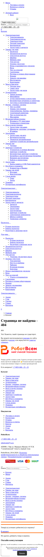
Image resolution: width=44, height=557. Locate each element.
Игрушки (13, 172)
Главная (8, 313)
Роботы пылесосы (12, 228)
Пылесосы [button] (5, 223)
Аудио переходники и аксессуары (23, 99)
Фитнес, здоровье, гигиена (15, 105)
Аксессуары (10, 162)
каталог (12, 340)
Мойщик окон (15, 60)
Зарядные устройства (13, 148)
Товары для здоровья (18, 109)
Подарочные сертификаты (15, 184)
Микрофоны (15, 96)
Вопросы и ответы (17, 7)
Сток (7, 299)
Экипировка (15, 206)
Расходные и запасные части (16, 231)
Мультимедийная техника (15, 119)
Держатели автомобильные (20, 139)
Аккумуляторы (15, 211)
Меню (7, 3)
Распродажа (10, 418)
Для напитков (15, 261)
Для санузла (14, 62)
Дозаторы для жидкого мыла (21, 257)
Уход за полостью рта (18, 115)
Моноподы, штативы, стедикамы (22, 129)
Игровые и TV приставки (20, 121)
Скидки (8, 301)
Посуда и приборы (17, 263)
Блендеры (13, 269)
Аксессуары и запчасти (19, 47)
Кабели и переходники (19, 160)
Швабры (13, 58)
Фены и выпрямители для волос (22, 66)
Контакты (9, 305)
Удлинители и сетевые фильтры (22, 150)
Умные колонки (16, 94)
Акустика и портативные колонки (23, 103)
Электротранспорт (12, 35)
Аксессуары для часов (18, 90)
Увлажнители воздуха (18, 54)
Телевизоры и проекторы (19, 123)
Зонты (12, 180)
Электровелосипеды (18, 39)
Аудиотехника (10, 92)
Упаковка (9, 182)
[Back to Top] (2, 466)
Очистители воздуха (18, 56)
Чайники (13, 265)
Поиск (3, 25)
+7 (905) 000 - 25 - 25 (10, 27)
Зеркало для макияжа (18, 78)
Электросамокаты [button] (8, 293)
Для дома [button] (4, 234)
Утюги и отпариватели (19, 277)
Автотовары (10, 133)
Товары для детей (12, 170)
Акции (8, 297)
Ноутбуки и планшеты (14, 166)
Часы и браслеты (11, 84)
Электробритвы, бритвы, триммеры (24, 111)
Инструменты (15, 80)
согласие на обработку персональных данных (25, 549)
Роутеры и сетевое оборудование (22, 74)
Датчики (13, 146)
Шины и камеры (16, 217)
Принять (22, 553)
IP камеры (14, 131)
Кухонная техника (17, 267)
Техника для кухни (17, 64)
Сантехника (14, 72)
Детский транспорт (17, 43)
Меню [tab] (7, 474)
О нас (7, 428)
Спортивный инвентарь (19, 113)
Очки (12, 178)
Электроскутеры (16, 41)
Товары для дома (11, 49)
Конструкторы (15, 174)
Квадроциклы (15, 45)
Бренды (8, 424)
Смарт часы (14, 88)
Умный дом (9, 144)
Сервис (8, 303)
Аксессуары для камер (18, 127)
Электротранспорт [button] (8, 188)
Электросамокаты (17, 37)
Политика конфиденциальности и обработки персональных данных (20, 455)
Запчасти (13, 204)
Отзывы (13, 9)
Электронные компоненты (20, 215)
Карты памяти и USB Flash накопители (25, 164)
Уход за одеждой (16, 70)
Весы (12, 68)
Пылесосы (14, 51)
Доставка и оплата (17, 5)
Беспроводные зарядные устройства (24, 154)
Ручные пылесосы (12, 226)
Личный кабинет (12, 13)
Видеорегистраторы (17, 137)
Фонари (13, 76)
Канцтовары (15, 82)
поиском (26, 338)
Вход (12, 15)
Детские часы (15, 86)
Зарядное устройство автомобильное (24, 141)
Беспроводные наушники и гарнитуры (25, 101)
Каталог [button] (4, 31)
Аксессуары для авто (18, 135)
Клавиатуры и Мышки (18, 168)
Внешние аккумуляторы (19, 158)
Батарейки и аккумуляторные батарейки (25, 156)
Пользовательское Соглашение (20, 457)
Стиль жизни (10, 176)
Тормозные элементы (18, 219)
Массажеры (14, 117)
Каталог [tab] (8, 472)
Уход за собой (15, 107)
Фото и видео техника (14, 125)
